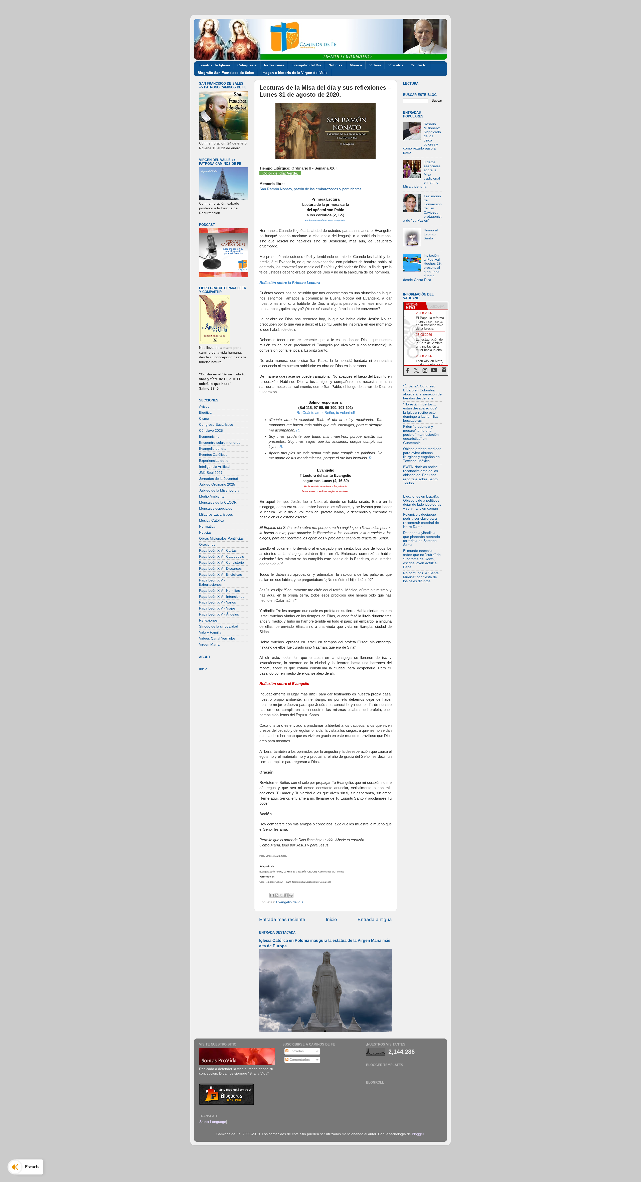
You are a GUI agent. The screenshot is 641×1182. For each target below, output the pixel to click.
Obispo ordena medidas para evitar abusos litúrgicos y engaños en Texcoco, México (422, 455)
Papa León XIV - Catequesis (221, 556)
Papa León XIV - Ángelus (219, 614)
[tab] (415, 306)
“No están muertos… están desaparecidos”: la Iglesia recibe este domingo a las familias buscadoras (420, 412)
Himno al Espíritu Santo (431, 234)
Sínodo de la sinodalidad (218, 626)
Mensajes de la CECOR (218, 502)
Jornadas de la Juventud (218, 479)
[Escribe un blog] (276, 895)
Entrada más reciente (282, 919)
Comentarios (299, 1060)
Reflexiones (274, 65)
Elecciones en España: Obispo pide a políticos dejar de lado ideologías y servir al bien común (422, 503)
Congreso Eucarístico (216, 424)
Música (356, 65)
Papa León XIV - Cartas (218, 550)
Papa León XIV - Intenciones (221, 597)
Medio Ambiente (212, 496)
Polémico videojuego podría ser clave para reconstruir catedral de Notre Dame (421, 521)
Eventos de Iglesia (214, 65)
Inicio (331, 919)
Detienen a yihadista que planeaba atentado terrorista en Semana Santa (421, 539)
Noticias (336, 65)
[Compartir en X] (281, 895)
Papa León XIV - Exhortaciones (212, 582)
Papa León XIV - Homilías (219, 591)
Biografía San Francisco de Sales (226, 73)
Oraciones (207, 544)
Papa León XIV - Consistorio (221, 562)
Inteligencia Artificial (214, 467)
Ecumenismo (209, 436)
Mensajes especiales (215, 508)
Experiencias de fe (213, 461)
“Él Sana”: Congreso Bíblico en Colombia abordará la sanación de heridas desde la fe (422, 392)
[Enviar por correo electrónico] (271, 895)
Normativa (207, 526)
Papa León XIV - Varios (217, 602)
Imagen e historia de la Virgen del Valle (294, 73)
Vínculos (395, 65)
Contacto (418, 65)
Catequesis (247, 65)
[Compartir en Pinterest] (290, 895)
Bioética (205, 412)
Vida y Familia (210, 632)
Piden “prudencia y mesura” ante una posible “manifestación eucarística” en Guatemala (421, 435)
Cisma (204, 418)
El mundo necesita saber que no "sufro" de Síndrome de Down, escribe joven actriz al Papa (422, 559)
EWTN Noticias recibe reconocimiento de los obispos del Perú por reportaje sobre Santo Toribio (420, 475)
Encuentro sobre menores (219, 443)
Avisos (204, 406)
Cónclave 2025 (211, 430)
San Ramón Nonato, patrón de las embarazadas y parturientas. (311, 189)
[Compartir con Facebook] (286, 895)
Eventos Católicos (213, 455)
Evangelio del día (289, 902)
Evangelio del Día (306, 65)
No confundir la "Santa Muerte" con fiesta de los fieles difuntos (421, 577)
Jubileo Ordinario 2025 (217, 484)
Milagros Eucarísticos (216, 514)
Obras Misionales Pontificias (221, 538)
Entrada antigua (375, 919)
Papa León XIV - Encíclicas (220, 574)
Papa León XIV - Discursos (220, 568)
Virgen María (209, 644)
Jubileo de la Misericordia (219, 490)
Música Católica (211, 520)
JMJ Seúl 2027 (211, 473)
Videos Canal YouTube (217, 638)
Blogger (418, 1134)
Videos (375, 65)
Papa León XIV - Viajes (217, 608)
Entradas (296, 1051)
